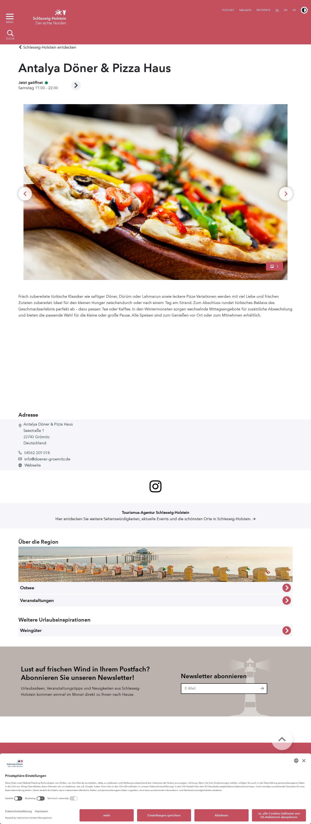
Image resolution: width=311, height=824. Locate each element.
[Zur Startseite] (49, 16)
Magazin (245, 10)
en (285, 10)
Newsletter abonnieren (214, 676)
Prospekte (263, 10)
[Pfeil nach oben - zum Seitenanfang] (282, 739)
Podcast (228, 10)
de (277, 10)
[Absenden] (262, 688)
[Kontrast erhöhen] (304, 10)
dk (294, 10)
